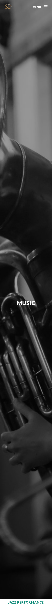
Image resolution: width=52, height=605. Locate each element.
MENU (37, 7)
